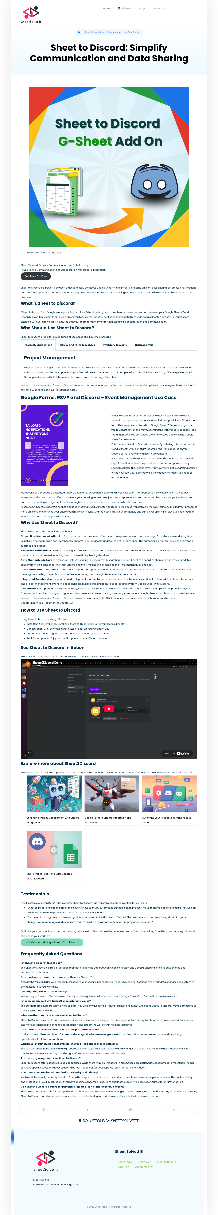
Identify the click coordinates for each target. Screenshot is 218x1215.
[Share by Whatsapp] (174, 1110)
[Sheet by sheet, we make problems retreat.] (31, 15)
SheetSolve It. (102, 1206)
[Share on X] (87, 1110)
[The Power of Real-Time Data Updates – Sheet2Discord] (54, 850)
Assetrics (123, 1166)
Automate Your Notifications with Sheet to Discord (166, 820)
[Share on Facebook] (44, 1110)
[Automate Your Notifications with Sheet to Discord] (169, 794)
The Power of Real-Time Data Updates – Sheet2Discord (50, 876)
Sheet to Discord (166, 1162)
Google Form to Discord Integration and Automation (108, 820)
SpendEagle (125, 1162)
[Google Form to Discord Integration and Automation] (112, 794)
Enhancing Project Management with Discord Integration (53, 820)
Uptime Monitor (144, 1166)
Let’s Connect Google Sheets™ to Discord (52, 942)
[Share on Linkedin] (131, 1110)
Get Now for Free (36, 276)
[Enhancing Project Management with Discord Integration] (54, 794)
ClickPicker (144, 1162)
